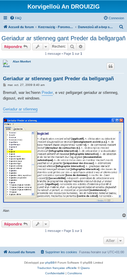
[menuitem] (16, 18)
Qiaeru (85, 268)
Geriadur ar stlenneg (20, 109)
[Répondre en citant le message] (110, 66)
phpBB (50, 262)
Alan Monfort (22, 61)
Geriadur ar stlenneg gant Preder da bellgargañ (63, 38)
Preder (47, 92)
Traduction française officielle (57, 268)
